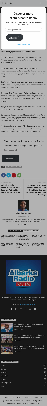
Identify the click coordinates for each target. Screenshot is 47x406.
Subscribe (13, 38)
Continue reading (23, 44)
